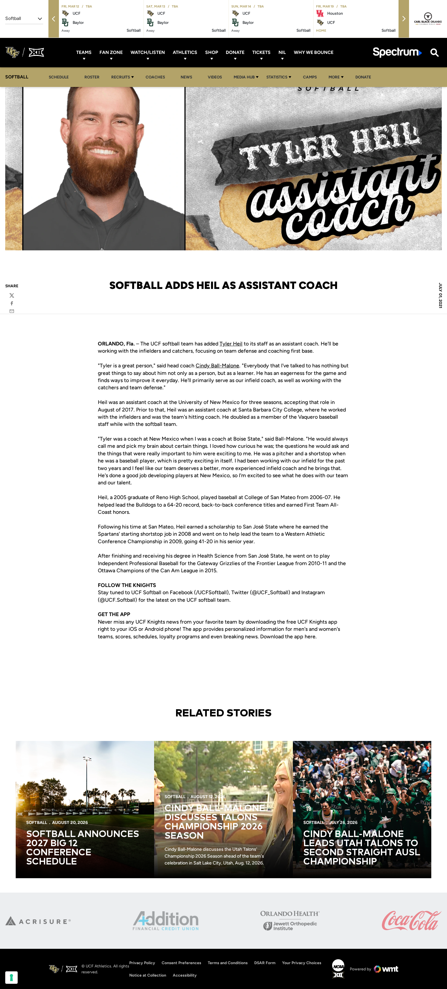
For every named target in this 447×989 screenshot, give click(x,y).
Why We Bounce (313, 52)
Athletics (185, 52)
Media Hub (244, 77)
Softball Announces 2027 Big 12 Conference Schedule (82, 848)
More (334, 77)
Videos (215, 77)
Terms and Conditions (228, 963)
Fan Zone (111, 52)
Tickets (261, 52)
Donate (235, 52)
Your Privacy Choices (301, 963)
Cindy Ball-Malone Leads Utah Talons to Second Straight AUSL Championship (361, 848)
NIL (282, 52)
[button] (53, 19)
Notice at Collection (147, 975)
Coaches (155, 77)
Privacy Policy (142, 963)
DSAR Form (265, 963)
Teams (84, 52)
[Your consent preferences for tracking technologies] (11, 977)
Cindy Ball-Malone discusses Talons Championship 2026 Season (215, 822)
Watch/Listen (148, 52)
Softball (36, 822)
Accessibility (185, 975)
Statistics (276, 77)
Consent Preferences (181, 963)
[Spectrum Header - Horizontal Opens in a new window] (397, 52)
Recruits (120, 77)
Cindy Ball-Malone (217, 365)
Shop (211, 52)
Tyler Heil (231, 344)
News (186, 77)
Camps (312, 77)
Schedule (59, 77)
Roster (91, 77)
